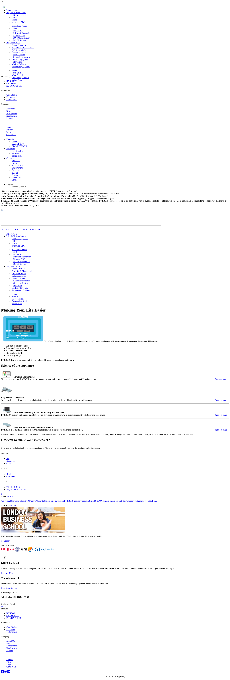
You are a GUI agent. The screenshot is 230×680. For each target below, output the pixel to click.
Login (3, 606)
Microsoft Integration (22, 33)
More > (10, 496)
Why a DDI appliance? (16, 489)
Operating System (20, 59)
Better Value (17, 80)
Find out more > (222, 379)
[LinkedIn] (8, 671)
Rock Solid (16, 73)
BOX (10, 81)
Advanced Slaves (19, 50)
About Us (10, 109)
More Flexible (18, 75)
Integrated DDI (18, 22)
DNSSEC (17, 31)
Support (9, 127)
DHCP (15, 17)
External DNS (19, 35)
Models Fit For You (20, 64)
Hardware (17, 62)
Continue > (6, 541)
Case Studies (11, 95)
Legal (8, 132)
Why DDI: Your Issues (16, 12)
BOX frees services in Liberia (78, 501)
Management (11, 113)
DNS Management (20, 15)
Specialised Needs (19, 26)
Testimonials (11, 100)
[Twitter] (5, 671)
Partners (9, 118)
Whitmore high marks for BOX (141, 501)
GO (2, 494)
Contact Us (11, 134)
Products (10, 139)
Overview (10, 476)
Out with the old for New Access (50, 501)
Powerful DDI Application (23, 47)
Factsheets (10, 97)
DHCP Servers (19, 40)
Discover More (7, 573)
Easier (14, 70)
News (8, 111)
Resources (10, 149)
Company (10, 158)
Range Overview (19, 45)
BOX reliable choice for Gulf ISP (109, 501)
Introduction (11, 10)
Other (8, 463)
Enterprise (10, 461)
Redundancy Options (21, 66)
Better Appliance (19, 52)
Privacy (9, 130)
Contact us (16, 177)
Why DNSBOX (13, 43)
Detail (8, 474)
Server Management (21, 57)
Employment (11, 116)
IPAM (14, 20)
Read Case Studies (9, 588)
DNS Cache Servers (21, 38)
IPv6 (15, 28)
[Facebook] (2, 671)
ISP (7, 458)
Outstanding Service (20, 77)
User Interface (19, 55)
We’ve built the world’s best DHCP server (18, 501)
